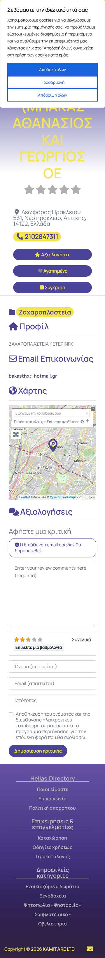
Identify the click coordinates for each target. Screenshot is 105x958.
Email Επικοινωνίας (55, 358)
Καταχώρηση (52, 838)
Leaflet (24, 497)
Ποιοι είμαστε (52, 789)
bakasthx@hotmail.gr (33, 376)
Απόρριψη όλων (52, 95)
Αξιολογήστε (55, 254)
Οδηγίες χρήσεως (52, 847)
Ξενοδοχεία (52, 896)
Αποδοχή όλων (52, 69)
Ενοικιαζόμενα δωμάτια (52, 886)
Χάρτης (32, 390)
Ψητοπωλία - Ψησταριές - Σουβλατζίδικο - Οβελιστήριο (52, 914)
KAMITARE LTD (59, 949)
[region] (52, 54)
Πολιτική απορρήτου (52, 808)
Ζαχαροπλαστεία (45, 312)
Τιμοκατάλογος (52, 856)
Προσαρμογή (52, 82)
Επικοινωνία (52, 798)
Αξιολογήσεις (46, 511)
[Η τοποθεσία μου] (82, 421)
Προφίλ (34, 326)
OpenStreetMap (62, 497)
